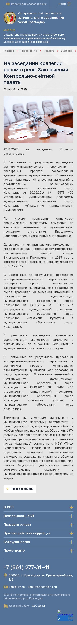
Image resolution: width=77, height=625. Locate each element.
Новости (49, 50)
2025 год (67, 50)
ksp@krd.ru (17, 587)
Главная (9, 50)
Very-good (38, 605)
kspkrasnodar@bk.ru (42, 587)
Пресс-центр (28, 50)
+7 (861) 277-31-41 (27, 567)
